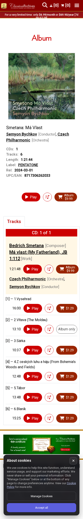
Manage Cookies (41, 496)
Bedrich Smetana (26, 245)
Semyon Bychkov (21, 134)
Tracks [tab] (14, 221)
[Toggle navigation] (77, 5)
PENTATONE (28, 165)
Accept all (41, 507)
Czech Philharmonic (27, 279)
